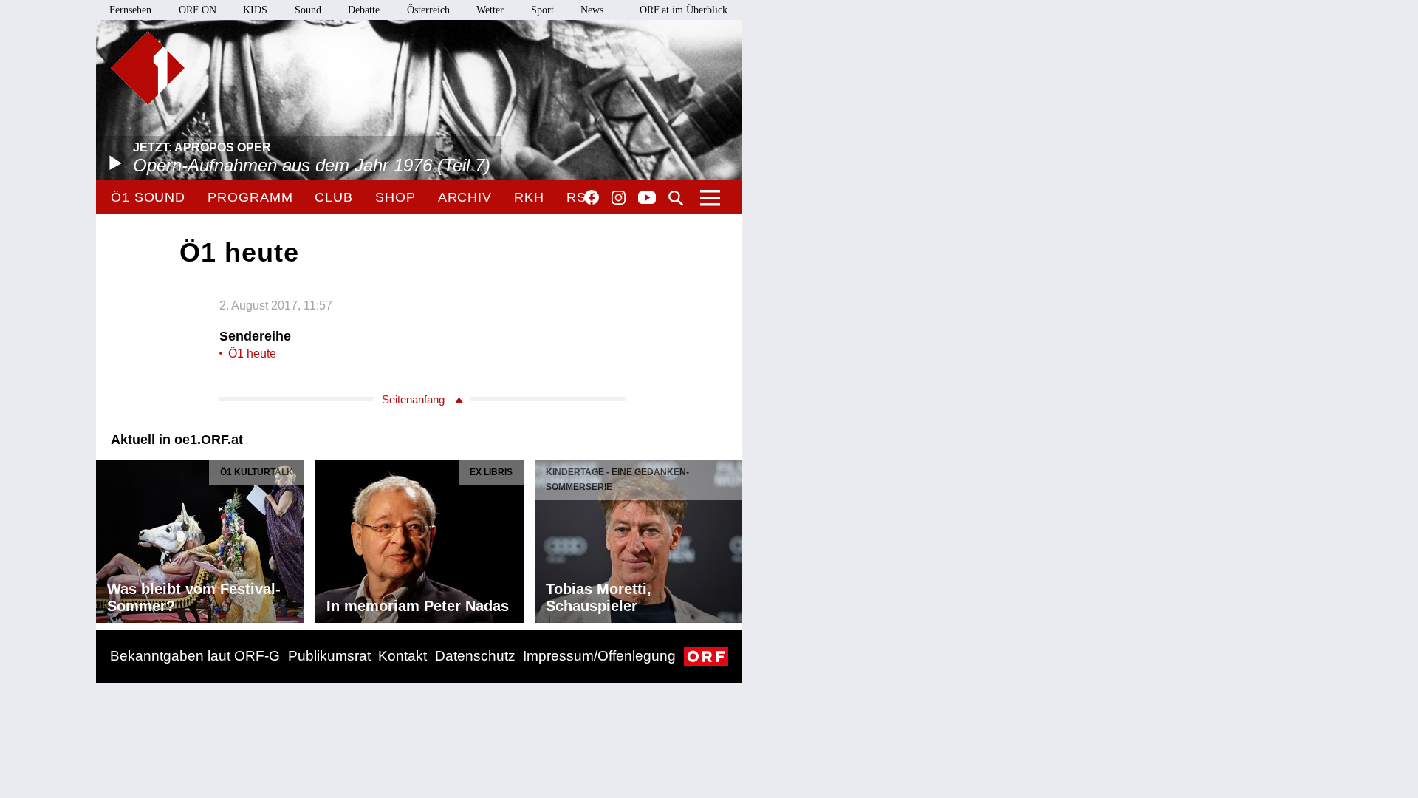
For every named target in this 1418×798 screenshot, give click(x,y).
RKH (529, 197)
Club (334, 197)
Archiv (465, 197)
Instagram (619, 198)
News (591, 10)
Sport (542, 10)
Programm (250, 197)
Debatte (364, 10)
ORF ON (197, 10)
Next (730, 538)
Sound (308, 10)
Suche (675, 198)
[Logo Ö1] (148, 68)
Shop (395, 197)
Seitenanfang (413, 399)
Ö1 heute (252, 353)
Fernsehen (130, 10)
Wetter (490, 10)
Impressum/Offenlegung (599, 656)
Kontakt (402, 656)
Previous (108, 538)
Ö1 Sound (148, 197)
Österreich (428, 10)
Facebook (591, 197)
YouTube (647, 198)
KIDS (255, 10)
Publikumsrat (329, 656)
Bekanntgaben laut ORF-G (195, 656)
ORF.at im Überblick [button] (683, 10)
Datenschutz (475, 656)
